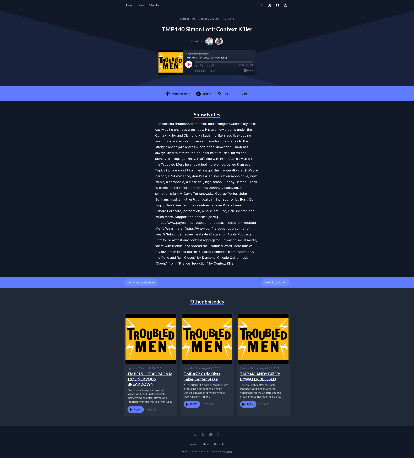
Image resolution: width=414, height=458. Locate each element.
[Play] (188, 64)
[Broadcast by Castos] (248, 70)
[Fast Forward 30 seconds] (213, 65)
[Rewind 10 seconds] (201, 65)
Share (213, 71)
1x (207, 66)
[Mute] (196, 65)
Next (273, 282)
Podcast (130, 5)
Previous (143, 282)
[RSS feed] (262, 5)
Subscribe (154, 5)
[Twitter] (270, 5)
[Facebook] (277, 5)
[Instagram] (285, 5)
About (141, 5)
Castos (228, 451)
